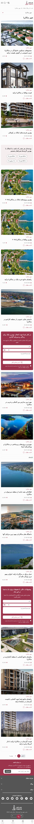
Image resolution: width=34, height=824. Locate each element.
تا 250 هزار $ (11, 156)
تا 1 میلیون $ (11, 161)
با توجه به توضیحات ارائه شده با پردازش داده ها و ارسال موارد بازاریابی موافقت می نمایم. (17, 366)
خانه (32, 8)
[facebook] (26, 798)
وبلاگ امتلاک (26, 8)
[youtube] (31, 798)
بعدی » (11, 756)
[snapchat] (3, 798)
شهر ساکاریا (18, 8)
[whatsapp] (12, 798)
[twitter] (21, 798)
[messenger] (7, 798)
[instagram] (17, 798)
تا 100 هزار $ (22, 156)
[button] (5, 350)
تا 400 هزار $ (22, 161)
